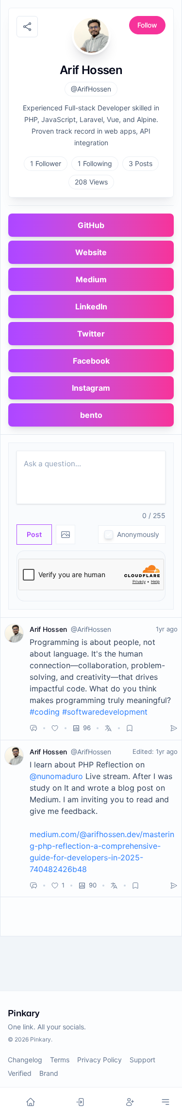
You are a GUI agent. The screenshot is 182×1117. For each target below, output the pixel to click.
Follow (147, 25)
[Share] (174, 728)
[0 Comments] (33, 728)
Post (34, 534)
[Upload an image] (65, 534)
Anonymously (138, 534)
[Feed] (30, 1102)
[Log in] (80, 1102)
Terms (59, 1060)
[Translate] (108, 728)
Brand (48, 1073)
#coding (45, 712)
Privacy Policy (99, 1060)
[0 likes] (55, 728)
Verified (20, 1073)
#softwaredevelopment (105, 712)
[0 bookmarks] (129, 728)
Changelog (25, 1060)
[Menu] (165, 1102)
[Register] (130, 1102)
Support (142, 1060)
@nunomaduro (56, 776)
